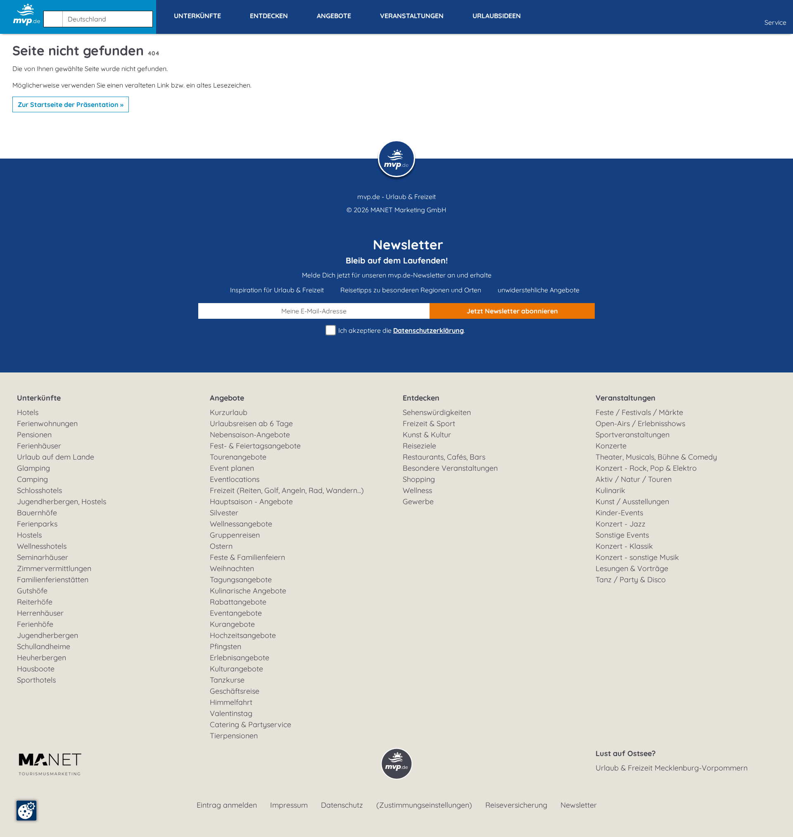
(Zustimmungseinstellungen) (424, 805)
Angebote (227, 398)
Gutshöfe (32, 590)
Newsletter (578, 805)
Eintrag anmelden (227, 805)
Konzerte (611, 446)
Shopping (419, 479)
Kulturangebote (236, 668)
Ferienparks (37, 524)
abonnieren (512, 311)
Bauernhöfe (37, 512)
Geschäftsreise (234, 691)
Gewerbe (418, 501)
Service (775, 22)
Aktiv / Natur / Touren (634, 479)
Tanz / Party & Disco (631, 579)
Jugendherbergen (47, 635)
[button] (99, 15)
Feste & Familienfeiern (247, 557)
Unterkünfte (39, 398)
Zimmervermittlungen (54, 568)
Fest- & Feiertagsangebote (255, 446)
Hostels (29, 535)
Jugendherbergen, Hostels (61, 501)
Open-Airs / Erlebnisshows (640, 423)
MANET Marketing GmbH (408, 210)
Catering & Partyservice (250, 724)
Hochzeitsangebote (243, 635)
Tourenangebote (238, 457)
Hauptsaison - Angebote (251, 501)
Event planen (232, 468)
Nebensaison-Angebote (250, 434)
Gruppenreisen (235, 535)
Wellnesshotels (41, 546)
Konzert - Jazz (621, 524)
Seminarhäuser (42, 557)
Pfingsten (225, 646)
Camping (32, 479)
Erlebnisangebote (239, 657)
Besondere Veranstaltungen (450, 468)
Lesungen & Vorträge (632, 568)
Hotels (27, 412)
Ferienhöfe (35, 624)
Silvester (224, 512)
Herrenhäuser (40, 613)
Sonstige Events (622, 535)
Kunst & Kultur (427, 434)
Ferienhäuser (39, 446)
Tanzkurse (227, 680)
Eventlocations (234, 479)
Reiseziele (419, 446)
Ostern (221, 546)
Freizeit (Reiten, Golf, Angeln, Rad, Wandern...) (287, 490)
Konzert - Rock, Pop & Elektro (646, 468)
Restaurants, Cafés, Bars (444, 457)
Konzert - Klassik (624, 546)
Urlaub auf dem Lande (55, 457)
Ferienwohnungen (47, 423)
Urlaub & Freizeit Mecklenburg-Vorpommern (672, 768)
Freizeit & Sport (429, 423)
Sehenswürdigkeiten (437, 412)
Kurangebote (232, 624)
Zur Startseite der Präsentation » (70, 104)
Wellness (417, 490)
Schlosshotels (39, 490)
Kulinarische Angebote (248, 590)
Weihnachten (232, 568)
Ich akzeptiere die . (401, 330)
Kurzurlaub (228, 412)
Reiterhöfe (34, 602)
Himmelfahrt (231, 702)
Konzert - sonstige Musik (637, 557)
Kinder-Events (619, 512)
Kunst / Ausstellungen (632, 501)
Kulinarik (610, 490)
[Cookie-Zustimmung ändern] (26, 810)
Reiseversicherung (516, 805)
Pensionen (34, 434)
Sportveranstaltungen (633, 434)
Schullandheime (43, 646)
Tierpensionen (234, 735)
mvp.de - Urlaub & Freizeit (396, 196)
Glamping (33, 468)
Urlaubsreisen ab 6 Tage (251, 423)
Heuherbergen (41, 657)
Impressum (289, 805)
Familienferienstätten (52, 579)
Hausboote (36, 668)
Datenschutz (342, 805)
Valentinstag (231, 713)
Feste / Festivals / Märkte (639, 412)
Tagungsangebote (241, 579)
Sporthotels (36, 680)
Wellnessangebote (241, 524)
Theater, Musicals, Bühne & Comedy (656, 457)
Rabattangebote (238, 602)
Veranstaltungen (625, 398)
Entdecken (421, 398)
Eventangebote (236, 613)
